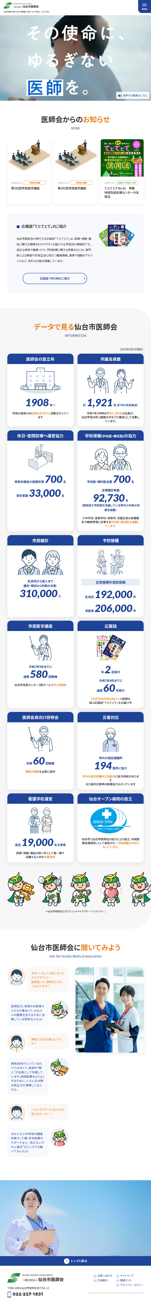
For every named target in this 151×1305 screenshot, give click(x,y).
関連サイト (126, 1280)
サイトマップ (127, 1275)
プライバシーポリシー (132, 1285)
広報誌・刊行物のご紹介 (55, 278)
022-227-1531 (28, 1294)
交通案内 (102, 1280)
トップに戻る (79, 1261)
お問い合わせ (104, 1275)
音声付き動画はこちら (135, 95)
